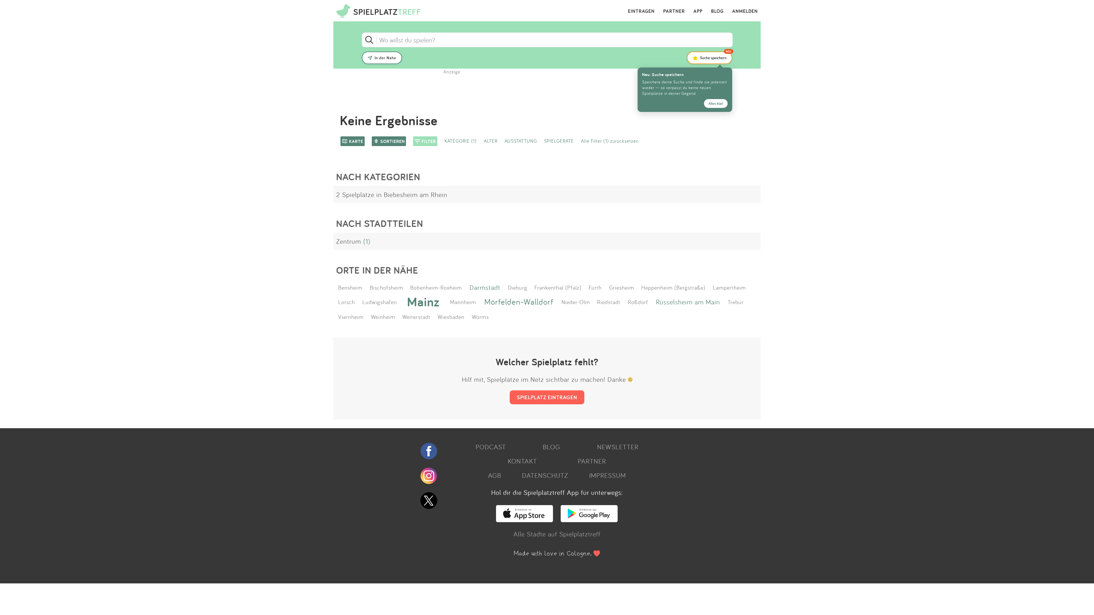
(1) (366, 241)
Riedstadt (609, 302)
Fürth (595, 287)
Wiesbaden (451, 316)
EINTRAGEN (641, 11)
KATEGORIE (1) (460, 141)
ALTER (490, 141)
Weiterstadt (416, 316)
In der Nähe (385, 57)
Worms (480, 316)
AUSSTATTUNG (521, 141)
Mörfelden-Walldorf (518, 301)
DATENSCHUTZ (545, 475)
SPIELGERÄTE (559, 141)
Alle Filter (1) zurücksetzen (610, 141)
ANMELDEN (745, 11)
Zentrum (348, 241)
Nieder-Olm (576, 302)
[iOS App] (524, 519)
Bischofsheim (386, 287)
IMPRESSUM (607, 475)
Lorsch (346, 302)
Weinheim (383, 316)
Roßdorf (638, 302)
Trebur (736, 302)
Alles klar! (716, 103)
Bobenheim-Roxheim (436, 287)
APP (698, 11)
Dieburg (517, 287)
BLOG (717, 11)
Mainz (423, 302)
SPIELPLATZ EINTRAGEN (547, 397)
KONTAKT (522, 461)
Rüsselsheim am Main (688, 302)
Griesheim (621, 287)
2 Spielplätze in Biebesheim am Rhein (391, 194)
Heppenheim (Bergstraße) (673, 287)
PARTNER (674, 11)
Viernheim (351, 316)
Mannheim (463, 302)
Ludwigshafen (379, 302)
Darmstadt (485, 287)
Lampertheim (729, 287)
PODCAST (490, 446)
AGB (494, 475)
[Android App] (589, 519)
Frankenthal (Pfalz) (557, 287)
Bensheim (350, 287)
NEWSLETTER (617, 446)
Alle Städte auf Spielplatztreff (557, 534)
